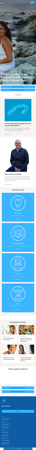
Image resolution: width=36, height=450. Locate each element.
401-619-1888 (6, 424)
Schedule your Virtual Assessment (18, 86)
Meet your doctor (8, 184)
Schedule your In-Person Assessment (18, 89)
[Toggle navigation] (34, 2)
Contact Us (17, 411)
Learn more (7, 134)
